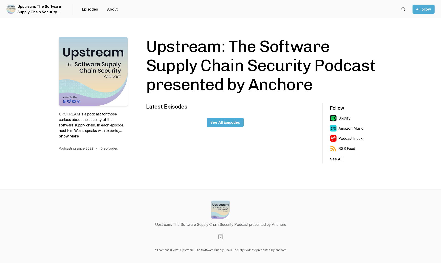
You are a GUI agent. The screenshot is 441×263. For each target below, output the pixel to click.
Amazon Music (350, 128)
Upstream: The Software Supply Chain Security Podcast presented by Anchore (39, 9)
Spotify (344, 118)
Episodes (90, 9)
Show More (69, 136)
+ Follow (423, 9)
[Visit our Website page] (220, 237)
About (112, 9)
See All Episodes (225, 122)
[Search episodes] (403, 9)
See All (336, 159)
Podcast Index (350, 138)
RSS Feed (346, 148)
